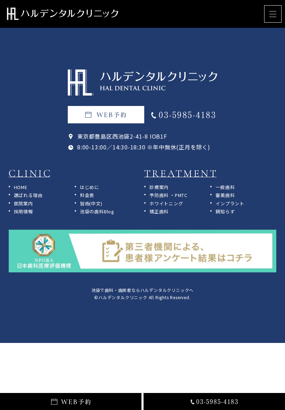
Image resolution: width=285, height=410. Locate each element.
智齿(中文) (91, 203)
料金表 (87, 195)
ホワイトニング (166, 203)
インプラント (229, 203)
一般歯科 (225, 187)
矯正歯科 (159, 211)
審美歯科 (225, 195)
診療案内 (159, 187)
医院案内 (23, 203)
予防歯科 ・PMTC (168, 195)
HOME (20, 187)
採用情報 (23, 211)
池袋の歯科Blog (97, 211)
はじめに (89, 187)
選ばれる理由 (28, 195)
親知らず (225, 211)
